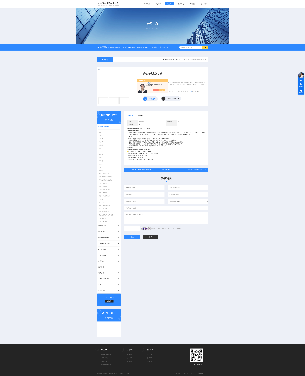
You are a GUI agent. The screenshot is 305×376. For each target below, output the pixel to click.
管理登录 (192, 373)
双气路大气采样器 (104, 211)
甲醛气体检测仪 (103, 186)
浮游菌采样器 (102, 218)
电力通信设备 (102, 249)
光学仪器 (101, 267)
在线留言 (141, 115)
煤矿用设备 (101, 290)
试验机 (101, 164)
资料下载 (149, 361)
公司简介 (129, 354)
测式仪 (101, 170)
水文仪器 (101, 284)
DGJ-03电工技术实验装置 (158, 47)
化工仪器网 (186, 373)
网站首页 (147, 4)
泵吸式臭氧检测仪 (104, 173)
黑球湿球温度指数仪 (104, 205)
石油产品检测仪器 (103, 279)
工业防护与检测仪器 (104, 243)
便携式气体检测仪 (104, 183)
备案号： (129, 373)
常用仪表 (101, 261)
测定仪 (101, 148)
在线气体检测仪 (103, 192)
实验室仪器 (101, 231)
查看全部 (109, 301)
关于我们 (158, 4)
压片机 (101, 151)
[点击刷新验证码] (146, 228)
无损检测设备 (102, 255)
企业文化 (129, 358)
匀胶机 (101, 135)
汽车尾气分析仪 (103, 208)
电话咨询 (301, 86)
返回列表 (167, 169)
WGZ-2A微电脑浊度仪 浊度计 (142, 169)
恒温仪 (101, 167)
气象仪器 (101, 273)
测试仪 (101, 132)
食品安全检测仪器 (103, 237)
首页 (172, 59)
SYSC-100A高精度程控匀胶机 (117, 47)
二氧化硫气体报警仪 (104, 189)
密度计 (101, 157)
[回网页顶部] (301, 80)
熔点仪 (101, 142)
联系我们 (204, 4)
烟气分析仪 (102, 202)
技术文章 (192, 4)
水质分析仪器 (102, 226)
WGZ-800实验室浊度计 (196, 169)
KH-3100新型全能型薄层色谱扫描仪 (138, 47)
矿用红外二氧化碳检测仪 (105, 177)
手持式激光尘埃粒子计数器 (106, 215)
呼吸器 (101, 161)
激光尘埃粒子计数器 (104, 196)
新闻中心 (181, 4)
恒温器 (101, 145)
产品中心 (170, 4)
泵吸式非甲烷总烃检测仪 (105, 180)
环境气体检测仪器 (103, 126)
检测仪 (101, 154)
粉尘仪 (101, 199)
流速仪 (101, 138)
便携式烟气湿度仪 (104, 221)
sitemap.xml (200, 373)
